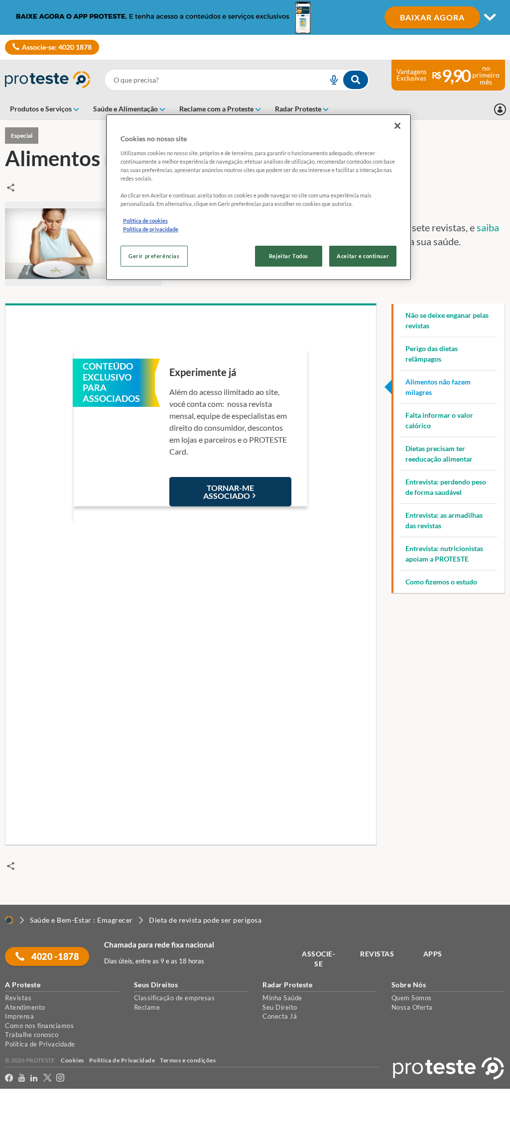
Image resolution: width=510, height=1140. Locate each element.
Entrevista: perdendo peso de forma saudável (445, 486)
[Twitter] (47, 1078)
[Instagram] (60, 1078)
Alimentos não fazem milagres (438, 387)
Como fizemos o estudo (441, 581)
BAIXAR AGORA (432, 17)
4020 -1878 (54, 956)
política (139, 1116)
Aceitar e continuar (363, 256)
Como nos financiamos (39, 1026)
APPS (432, 954)
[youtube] (21, 1078)
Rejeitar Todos (288, 256)
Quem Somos (411, 998)
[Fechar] (397, 126)
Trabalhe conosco (31, 1035)
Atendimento (25, 1007)
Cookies (72, 1060)
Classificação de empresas (174, 998)
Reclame (147, 1007)
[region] (258, 197)
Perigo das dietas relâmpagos (431, 353)
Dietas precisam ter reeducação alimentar (439, 453)
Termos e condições (188, 1060)
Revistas (18, 998)
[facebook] (9, 1078)
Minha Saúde (282, 998)
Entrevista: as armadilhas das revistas (444, 520)
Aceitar (21, 1134)
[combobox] (237, 80)
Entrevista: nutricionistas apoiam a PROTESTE (444, 553)
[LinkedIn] (34, 1078)
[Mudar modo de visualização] (255, 17)
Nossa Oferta (412, 1007)
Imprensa (19, 1016)
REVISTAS (377, 954)
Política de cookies (145, 220)
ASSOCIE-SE (318, 959)
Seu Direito (279, 1007)
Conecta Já (279, 1016)
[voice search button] (330, 80)
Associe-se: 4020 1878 (57, 47)
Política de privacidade (150, 229)
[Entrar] (500, 109)
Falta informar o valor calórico (439, 420)
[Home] (9, 920)
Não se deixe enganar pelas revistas (447, 320)
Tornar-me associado (229, 491)
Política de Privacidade (40, 1044)
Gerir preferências (153, 256)
